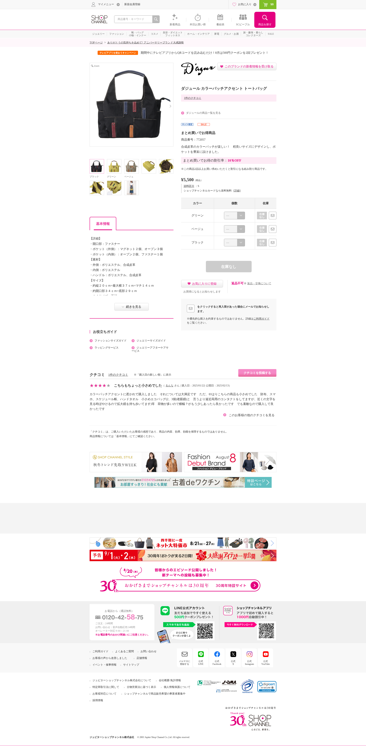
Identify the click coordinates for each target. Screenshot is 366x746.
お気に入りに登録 (204, 283)
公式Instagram (249, 662)
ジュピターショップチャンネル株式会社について (121, 680)
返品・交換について (259, 283)
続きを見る (133, 306)
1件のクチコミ (192, 98)
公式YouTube (265, 662)
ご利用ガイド (262, 318)
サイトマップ (131, 664)
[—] (234, 215)
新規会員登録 (132, 4)
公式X (233, 662)
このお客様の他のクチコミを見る (251, 415)
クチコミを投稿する (257, 372)
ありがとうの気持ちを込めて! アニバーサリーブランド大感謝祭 (145, 42)
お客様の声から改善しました (109, 658)
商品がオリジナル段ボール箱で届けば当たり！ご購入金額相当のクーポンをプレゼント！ (209, 52)
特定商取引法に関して (105, 687)
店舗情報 (141, 658)
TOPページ (96, 42)
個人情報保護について (177, 687)
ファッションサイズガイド (111, 340)
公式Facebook (217, 662)
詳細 (237, 190)
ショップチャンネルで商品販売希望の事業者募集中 (154, 693)
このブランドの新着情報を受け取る (249, 66)
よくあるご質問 (124, 651)
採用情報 (97, 700)
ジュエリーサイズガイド (151, 340)
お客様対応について (104, 693)
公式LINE (200, 662)
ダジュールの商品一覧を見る (203, 112)
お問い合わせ (148, 651)
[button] (266, 686)
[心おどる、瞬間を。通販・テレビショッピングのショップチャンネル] (99, 19)
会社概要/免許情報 (170, 680)
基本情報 (103, 224)
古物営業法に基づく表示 (141, 687)
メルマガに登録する (184, 662)
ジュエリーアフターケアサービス (150, 349)
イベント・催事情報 (104, 664)
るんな (169, 385)
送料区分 (189, 186)
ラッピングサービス (107, 347)
